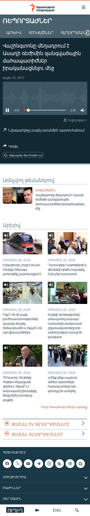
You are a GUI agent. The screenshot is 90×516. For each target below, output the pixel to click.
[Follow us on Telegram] (38, 463)
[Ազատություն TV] (37, 510)
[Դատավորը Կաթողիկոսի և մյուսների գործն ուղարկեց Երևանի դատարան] (67, 243)
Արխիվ (13, 32)
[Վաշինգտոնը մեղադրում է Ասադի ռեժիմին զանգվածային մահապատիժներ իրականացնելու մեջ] (17, 195)
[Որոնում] (77, 510)
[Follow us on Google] (80, 463)
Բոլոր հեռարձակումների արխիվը (64, 407)
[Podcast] (70, 463)
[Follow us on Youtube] (28, 463)
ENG (57, 510)
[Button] (10, 147)
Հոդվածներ (40, 32)
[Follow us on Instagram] (49, 463)
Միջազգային (45, 190)
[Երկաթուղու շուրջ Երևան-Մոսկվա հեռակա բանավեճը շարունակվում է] (22, 243)
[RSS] (59, 463)
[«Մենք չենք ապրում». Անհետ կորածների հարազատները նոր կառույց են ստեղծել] (67, 356)
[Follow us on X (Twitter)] (17, 463)
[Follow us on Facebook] (7, 463)
